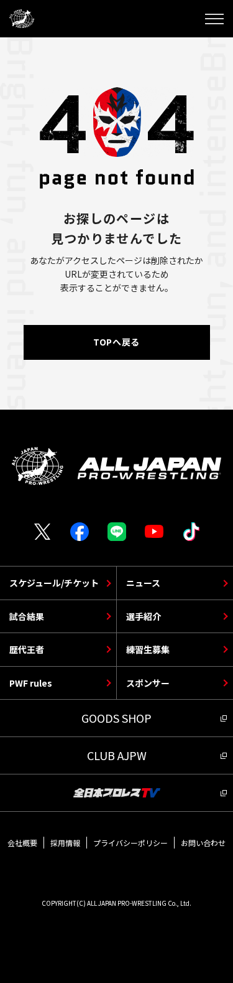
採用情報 (65, 842)
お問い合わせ (203, 842)
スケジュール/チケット (54, 582)
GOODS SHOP (116, 718)
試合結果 (26, 616)
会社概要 (22, 842)
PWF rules (30, 683)
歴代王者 (26, 649)
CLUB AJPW (117, 755)
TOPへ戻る (116, 342)
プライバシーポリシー (130, 842)
